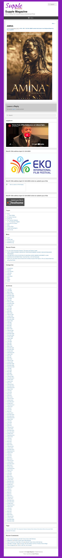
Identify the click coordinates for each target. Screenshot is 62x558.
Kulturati (9, 274)
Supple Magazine (16, 11)
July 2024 (9, 306)
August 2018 (10, 389)
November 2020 (10, 365)
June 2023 (9, 324)
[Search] (49, 4)
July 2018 (9, 390)
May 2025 (9, 300)
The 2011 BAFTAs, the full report (24, 545)
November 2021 (10, 349)
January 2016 (10, 428)
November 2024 (10, 303)
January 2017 (10, 413)
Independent (21, 529)
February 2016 (10, 427)
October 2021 (10, 351)
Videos (8, 279)
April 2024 (9, 311)
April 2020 (9, 373)
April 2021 (9, 357)
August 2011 (10, 487)
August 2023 (10, 320)
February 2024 (10, 314)
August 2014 (10, 452)
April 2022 (9, 344)
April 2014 (9, 457)
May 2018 (9, 394)
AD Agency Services (11, 217)
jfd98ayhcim (9, 540)
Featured (9, 270)
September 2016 (10, 417)
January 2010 (10, 517)
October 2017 (10, 403)
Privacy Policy (10, 226)
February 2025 (10, 301)
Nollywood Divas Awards (38, 529)
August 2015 (10, 436)
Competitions (10, 268)
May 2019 (9, 382)
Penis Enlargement (11, 545)
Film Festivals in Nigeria (14, 221)
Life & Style (9, 276)
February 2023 (10, 330)
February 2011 (10, 497)
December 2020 (10, 363)
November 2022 (10, 335)
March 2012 (9, 476)
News (8, 225)
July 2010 (9, 508)
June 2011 (9, 490)
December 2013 (10, 463)
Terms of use (10, 229)
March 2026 (9, 292)
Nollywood (25, 529)
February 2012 (10, 478)
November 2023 (10, 319)
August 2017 (10, 406)
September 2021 (10, 352)
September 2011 (10, 486)
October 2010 (10, 503)
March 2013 (9, 465)
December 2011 (10, 481)
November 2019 (10, 378)
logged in (14, 109)
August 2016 (10, 419)
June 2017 (9, 409)
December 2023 (10, 317)
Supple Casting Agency (12, 228)
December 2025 (10, 295)
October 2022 (10, 336)
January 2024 (10, 316)
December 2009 (10, 519)
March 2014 (9, 459)
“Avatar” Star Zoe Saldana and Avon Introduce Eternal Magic (34, 543)
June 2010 (9, 510)
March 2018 (9, 397)
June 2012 (9, 473)
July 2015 (9, 438)
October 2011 (10, 484)
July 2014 (9, 454)
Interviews (9, 273)
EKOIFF (15, 529)
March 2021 (9, 359)
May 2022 (9, 343)
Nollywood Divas (30, 529)
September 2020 (10, 367)
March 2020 (9, 374)
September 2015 (10, 435)
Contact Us (9, 218)
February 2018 (10, 398)
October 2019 (10, 379)
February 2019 (10, 384)
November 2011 (10, 483)
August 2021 (10, 354)
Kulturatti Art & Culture (12, 223)
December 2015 (10, 430)
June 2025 (9, 298)
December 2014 (10, 449)
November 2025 (10, 297)
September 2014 (10, 451)
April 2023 (9, 327)
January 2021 (10, 362)
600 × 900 (22, 28)
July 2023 (9, 322)
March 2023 (9, 328)
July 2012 (9, 471)
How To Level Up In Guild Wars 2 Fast (15, 542)
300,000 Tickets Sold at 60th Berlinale (27, 539)
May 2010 (9, 511)
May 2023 (9, 325)
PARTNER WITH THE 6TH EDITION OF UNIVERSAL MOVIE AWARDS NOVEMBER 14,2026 (27, 255)
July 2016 (9, 421)
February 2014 (10, 460)
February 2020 (10, 376)
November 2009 (10, 521)
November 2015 (10, 432)
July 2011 (9, 489)
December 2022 (10, 333)
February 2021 (10, 360)
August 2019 (10, 381)
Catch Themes (35, 554)
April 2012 (9, 475)
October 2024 (10, 305)
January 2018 (10, 400)
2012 (7, 529)
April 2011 (9, 494)
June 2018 (9, 392)
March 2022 (9, 346)
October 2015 (10, 433)
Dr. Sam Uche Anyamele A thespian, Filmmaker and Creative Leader (22, 250)
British (12, 529)
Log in (8, 237)
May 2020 (9, 371)
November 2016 (10, 416)
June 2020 (9, 370)
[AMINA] (29, 99)
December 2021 (10, 347)
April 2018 (9, 395)
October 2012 (10, 467)
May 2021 (9, 355)
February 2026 (10, 293)
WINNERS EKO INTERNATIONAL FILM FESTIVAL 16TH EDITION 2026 (23, 257)
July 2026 (9, 289)
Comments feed (10, 241)
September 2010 (10, 505)
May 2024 (9, 309)
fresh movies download (12, 539)
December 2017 (10, 401)
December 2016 (10, 414)
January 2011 (10, 498)
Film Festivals (10, 271)
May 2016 (9, 424)
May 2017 (9, 411)
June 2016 (9, 422)
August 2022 (10, 338)
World (8, 281)
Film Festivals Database (12, 220)
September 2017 (10, 405)
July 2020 (9, 368)
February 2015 (10, 446)
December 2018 (10, 386)
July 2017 (9, 408)
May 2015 (9, 441)
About (8, 213)
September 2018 (10, 387)
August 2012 (10, 470)
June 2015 (9, 440)
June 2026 (9, 290)
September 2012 (10, 468)
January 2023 (10, 332)
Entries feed (9, 239)
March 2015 (9, 444)
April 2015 (9, 443)
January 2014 (10, 462)
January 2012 (10, 479)
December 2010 (10, 500)
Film (17, 529)
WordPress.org (10, 242)
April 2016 (9, 425)
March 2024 (9, 313)
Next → (53, 23)
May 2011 (9, 492)
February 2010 (10, 516)
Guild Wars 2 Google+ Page (13, 543)
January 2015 (10, 448)
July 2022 (9, 340)
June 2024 (9, 308)
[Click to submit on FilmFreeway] (16, 191)
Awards (9, 529)
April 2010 (9, 513)
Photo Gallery (12, 215)
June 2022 (9, 341)
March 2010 (9, 514)
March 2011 (9, 495)
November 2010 (10, 502)
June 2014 (9, 455)
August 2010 (10, 506)
